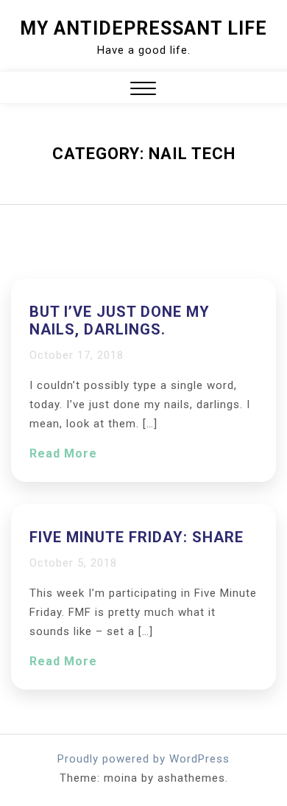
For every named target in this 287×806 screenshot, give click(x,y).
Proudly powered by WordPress (143, 758)
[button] (143, 90)
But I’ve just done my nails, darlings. (119, 320)
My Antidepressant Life (143, 28)
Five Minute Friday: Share (136, 537)
